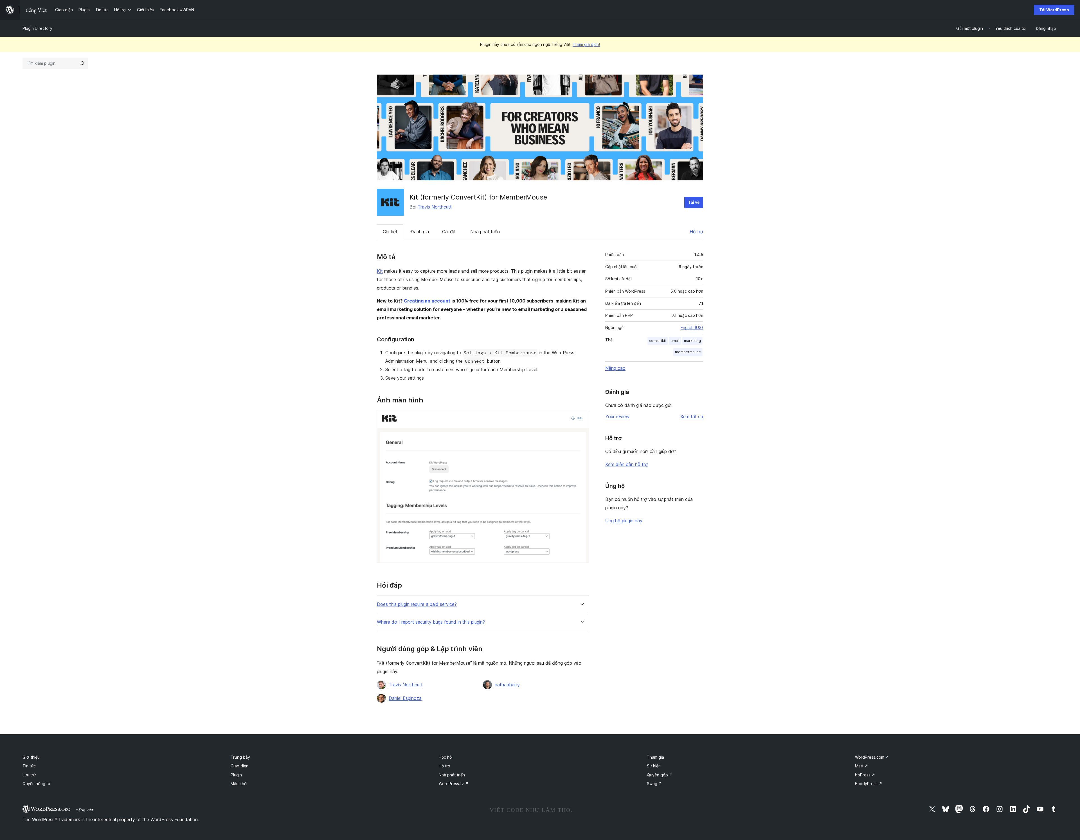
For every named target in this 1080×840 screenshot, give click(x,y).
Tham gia (655, 757)
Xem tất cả (691, 416)
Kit (380, 271)
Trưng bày (240, 757)
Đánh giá (420, 231)
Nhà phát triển (485, 231)
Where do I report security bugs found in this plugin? (431, 622)
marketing (692, 341)
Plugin (236, 774)
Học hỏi (446, 757)
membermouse (688, 352)
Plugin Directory (37, 28)
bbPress (865, 774)
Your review (617, 416)
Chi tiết (390, 231)
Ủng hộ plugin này (623, 520)
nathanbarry (507, 684)
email (675, 341)
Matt (861, 765)
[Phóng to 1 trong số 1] (581, 417)
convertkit (657, 341)
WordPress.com (872, 757)
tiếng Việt (84, 810)
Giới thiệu (31, 757)
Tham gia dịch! (586, 44)
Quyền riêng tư (36, 783)
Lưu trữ (29, 774)
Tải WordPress (1054, 9)
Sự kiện (654, 765)
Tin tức (29, 765)
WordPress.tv (454, 783)
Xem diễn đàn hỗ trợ (626, 464)
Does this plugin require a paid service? (417, 604)
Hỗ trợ (696, 231)
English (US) (692, 327)
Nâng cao (615, 368)
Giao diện (239, 765)
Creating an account (427, 301)
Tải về (693, 202)
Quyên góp (660, 774)
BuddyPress (868, 783)
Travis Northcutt (435, 207)
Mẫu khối (239, 783)
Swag (654, 783)
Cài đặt (449, 231)
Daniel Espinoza (405, 698)
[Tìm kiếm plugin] (82, 63)
